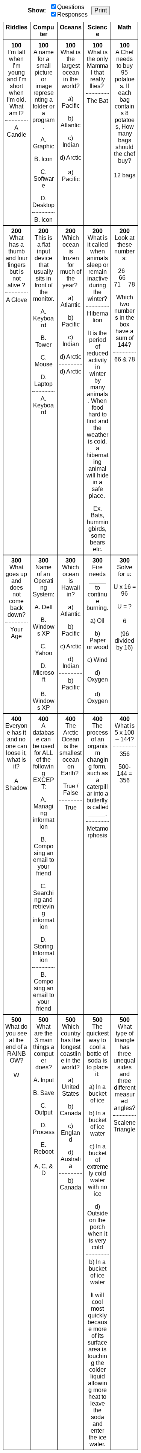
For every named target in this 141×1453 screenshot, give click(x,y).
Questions (70, 7)
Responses (72, 14)
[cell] (16, 133)
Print (100, 10)
